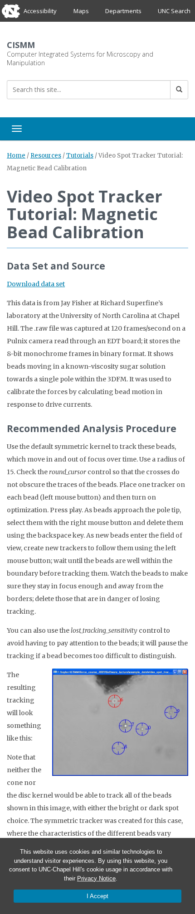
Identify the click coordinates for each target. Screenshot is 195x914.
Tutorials (79, 155)
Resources (45, 155)
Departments (123, 11)
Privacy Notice (96, 878)
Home (16, 155)
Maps (81, 11)
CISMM (21, 44)
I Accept (97, 896)
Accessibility (40, 11)
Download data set (36, 284)
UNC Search (174, 11)
